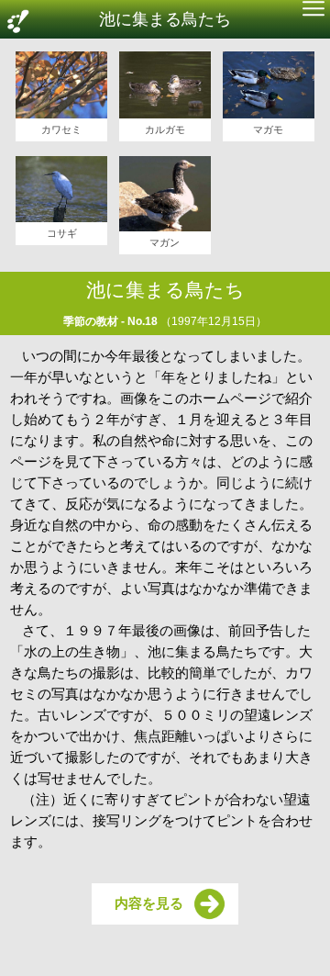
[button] (313, 10)
